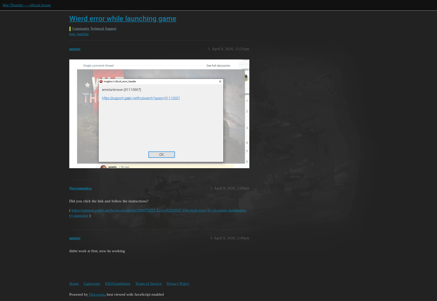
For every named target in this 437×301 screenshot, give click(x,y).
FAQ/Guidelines (117, 284)
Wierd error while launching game (122, 18)
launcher (83, 34)
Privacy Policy (178, 284)
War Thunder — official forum (27, 5)
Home (74, 284)
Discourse (97, 294)
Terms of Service (148, 284)
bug (72, 34)
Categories (92, 284)
